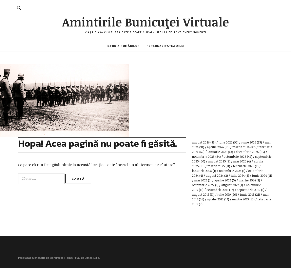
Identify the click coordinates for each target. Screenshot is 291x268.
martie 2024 (247, 180)
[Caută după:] (41, 178)
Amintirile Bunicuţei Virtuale (145, 22)
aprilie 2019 (215, 199)
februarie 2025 (243, 166)
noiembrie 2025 (203, 156)
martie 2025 (216, 166)
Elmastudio (92, 258)
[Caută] (19, 8)
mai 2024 (200, 180)
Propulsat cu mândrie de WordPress (40, 258)
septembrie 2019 (248, 190)
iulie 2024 (238, 175)
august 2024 (214, 175)
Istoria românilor (123, 45)
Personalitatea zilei (165, 45)
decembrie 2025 (247, 152)
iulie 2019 (224, 194)
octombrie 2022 (203, 185)
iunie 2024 (259, 175)
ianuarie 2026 (217, 152)
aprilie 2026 (215, 147)
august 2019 (200, 194)
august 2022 (230, 185)
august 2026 (201, 142)
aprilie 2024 (222, 180)
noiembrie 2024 (230, 171)
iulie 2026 (225, 142)
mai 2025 (239, 161)
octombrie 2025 (235, 156)
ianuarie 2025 (202, 171)
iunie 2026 (248, 142)
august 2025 (217, 161)
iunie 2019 (247, 194)
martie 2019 (240, 199)
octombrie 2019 (217, 190)
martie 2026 (241, 147)
